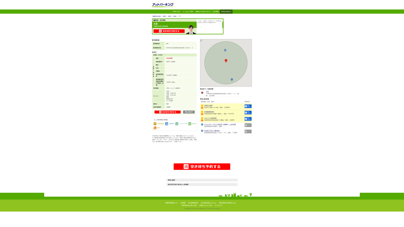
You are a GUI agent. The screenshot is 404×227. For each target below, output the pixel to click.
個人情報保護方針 (193, 202)
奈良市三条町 (208, 105)
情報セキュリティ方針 (205, 205)
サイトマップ (218, 205)
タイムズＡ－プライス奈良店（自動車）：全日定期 (220, 124)
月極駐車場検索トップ (171, 202)
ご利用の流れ (175, 11)
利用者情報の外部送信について (228, 202)
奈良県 (164, 16)
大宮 (207, 91)
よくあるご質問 (188, 11)
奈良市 (169, 16)
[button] (231, 80)
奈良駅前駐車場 (209, 112)
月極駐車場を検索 (156, 16)
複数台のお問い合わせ (203, 11)
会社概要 (216, 11)
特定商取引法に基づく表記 (189, 205)
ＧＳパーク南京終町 (210, 118)
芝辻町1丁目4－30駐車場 (212, 130)
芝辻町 (174, 16)
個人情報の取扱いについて (208, 202)
